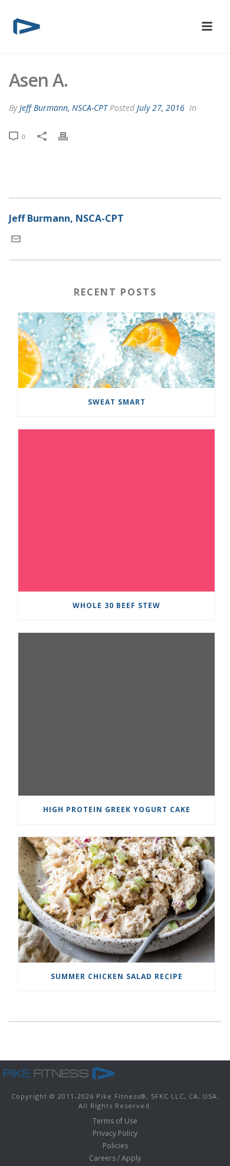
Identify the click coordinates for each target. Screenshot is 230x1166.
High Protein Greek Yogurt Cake (116, 809)
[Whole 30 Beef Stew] (116, 510)
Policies (115, 1146)
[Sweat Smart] (116, 350)
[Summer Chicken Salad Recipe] (116, 900)
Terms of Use (115, 1121)
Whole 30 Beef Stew (116, 605)
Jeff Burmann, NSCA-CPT (63, 107)
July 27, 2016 (161, 107)
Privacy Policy (115, 1133)
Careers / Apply (115, 1158)
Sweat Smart (117, 402)
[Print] (69, 136)
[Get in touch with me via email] (16, 240)
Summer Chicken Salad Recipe (117, 976)
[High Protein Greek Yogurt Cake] (116, 714)
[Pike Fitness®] (59, 1072)
